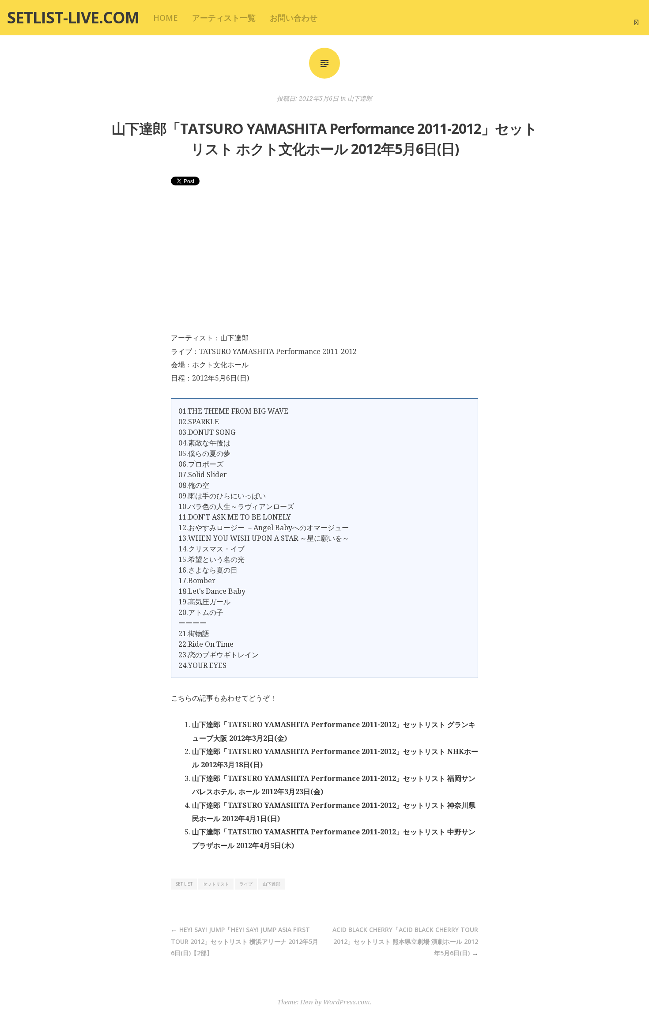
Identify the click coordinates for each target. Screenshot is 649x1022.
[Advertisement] (324, 265)
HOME (165, 18)
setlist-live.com (73, 17)
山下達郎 (359, 98)
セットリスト (216, 884)
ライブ (246, 884)
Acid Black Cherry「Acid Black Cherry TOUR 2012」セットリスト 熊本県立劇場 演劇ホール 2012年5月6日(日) (405, 941)
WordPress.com (346, 1002)
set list (183, 884)
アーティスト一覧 (224, 18)
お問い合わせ (293, 18)
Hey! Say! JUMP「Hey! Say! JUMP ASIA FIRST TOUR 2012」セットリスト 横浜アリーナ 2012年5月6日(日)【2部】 (244, 941)
